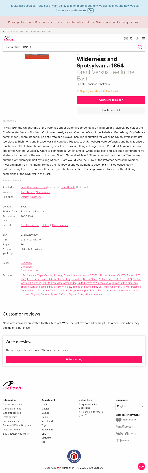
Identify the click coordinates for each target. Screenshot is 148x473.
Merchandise (49, 421)
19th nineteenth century (126, 290)
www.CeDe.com (34, 22)
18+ (43, 442)
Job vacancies (11, 421)
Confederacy (57, 290)
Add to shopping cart (111, 99)
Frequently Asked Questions (88, 406)
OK (91, 10)
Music (45, 404)
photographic (81, 290)
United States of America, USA (94, 283)
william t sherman (93, 294)
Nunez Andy (43, 192)
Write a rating (74, 359)
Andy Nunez (28, 192)
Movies (45, 408)
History (45, 225)
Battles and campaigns (85, 287)
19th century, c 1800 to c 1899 (115, 279)
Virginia (48, 275)
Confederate (27, 290)
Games (45, 412)
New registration (12, 429)
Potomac (136, 287)
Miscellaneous (60, 225)
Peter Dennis (68, 187)
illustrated (76, 279)
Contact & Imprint (12, 404)
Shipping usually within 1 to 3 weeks (100, 91)
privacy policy (57, 6)
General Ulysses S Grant (54, 294)
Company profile (12, 408)
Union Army (42, 290)
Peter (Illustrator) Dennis (34, 187)
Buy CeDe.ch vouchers (16, 433)
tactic (109, 290)
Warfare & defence (31, 283)
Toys (44, 425)
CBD (44, 433)
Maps (40, 275)
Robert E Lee (97, 290)
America (31, 275)
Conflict (137, 279)
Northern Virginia (30, 294)
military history (78, 275)
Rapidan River (75, 294)
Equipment (47, 429)
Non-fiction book (30, 225)
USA (23, 275)
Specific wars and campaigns (36, 287)
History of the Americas (125, 283)
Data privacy (10, 417)
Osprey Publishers (31, 197)
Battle (67, 275)
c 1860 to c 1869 (62, 287)
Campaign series (30, 270)
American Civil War (120, 287)
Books (45, 417)
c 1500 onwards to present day (59, 283)
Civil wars (104, 287)
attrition (69, 290)
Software (46, 437)
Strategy (57, 275)
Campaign (26, 263)
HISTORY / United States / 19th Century (48, 279)
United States (90, 279)
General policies (12, 412)
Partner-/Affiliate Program (17, 425)
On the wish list (111, 110)
